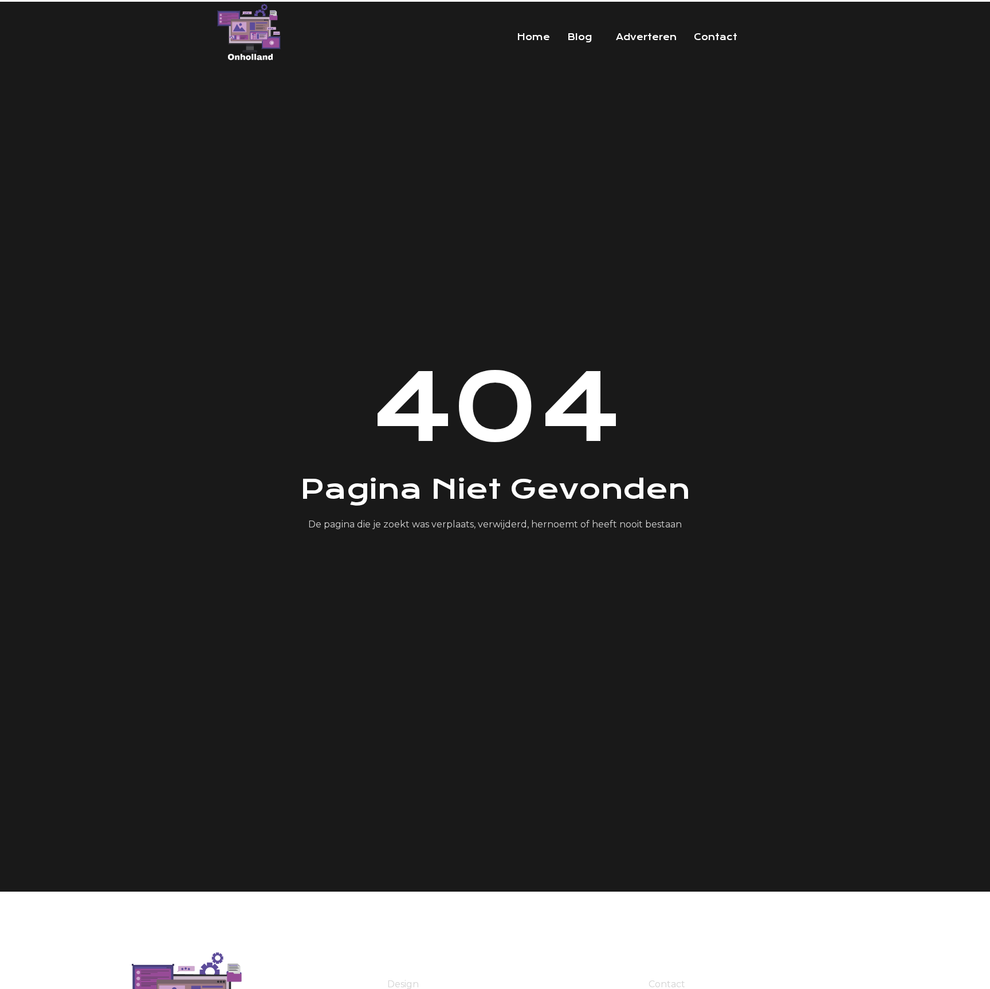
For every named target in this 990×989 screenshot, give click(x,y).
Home (533, 37)
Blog (579, 37)
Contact (715, 37)
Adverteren (646, 37)
